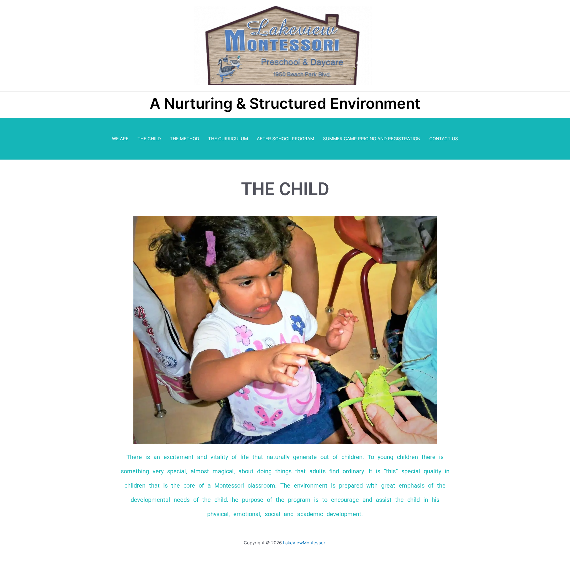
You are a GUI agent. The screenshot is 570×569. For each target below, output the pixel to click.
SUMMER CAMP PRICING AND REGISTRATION (371, 138)
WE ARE (120, 138)
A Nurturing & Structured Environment (285, 103)
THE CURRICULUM (228, 138)
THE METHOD (184, 138)
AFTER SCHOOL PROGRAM (285, 138)
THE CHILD (149, 138)
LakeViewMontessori (305, 543)
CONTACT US (443, 138)
